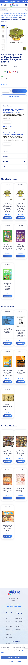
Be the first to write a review (8, 78)
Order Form (8, 635)
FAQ (7, 618)
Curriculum (7, 13)
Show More (6, 122)
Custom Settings (14, 661)
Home (2, 13)
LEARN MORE (25, 1)
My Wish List (9, 637)
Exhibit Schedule (19, 618)
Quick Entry (9, 627)
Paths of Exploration (18, 15)
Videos (5, 156)
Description (7, 106)
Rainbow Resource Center (14, 592)
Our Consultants (19, 621)
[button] (3, 31)
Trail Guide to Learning (6, 15)
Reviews (6, 161)
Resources (8, 624)
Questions (8, 621)
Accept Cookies (14, 657)
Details (5, 151)
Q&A (5, 167)
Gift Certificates (19, 624)
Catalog (17, 627)
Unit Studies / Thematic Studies (18, 13)
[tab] (14, 106)
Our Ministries (18, 629)
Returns (8, 632)
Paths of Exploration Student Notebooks (13, 133)
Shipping (8, 629)
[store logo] (13, 5)
